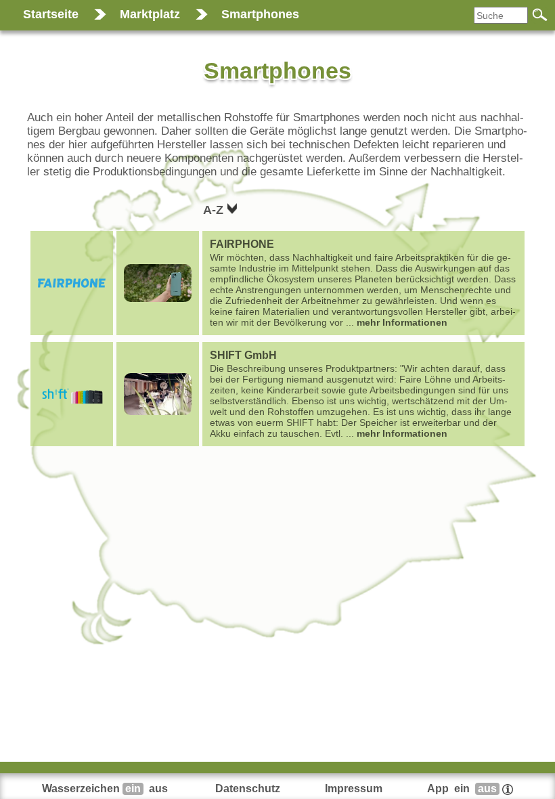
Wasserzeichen (105, 788)
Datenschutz (247, 788)
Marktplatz (150, 14)
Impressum (353, 788)
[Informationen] (507, 788)
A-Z (215, 210)
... (363, 283)
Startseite (51, 14)
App (462, 788)
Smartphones (260, 14)
